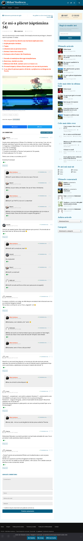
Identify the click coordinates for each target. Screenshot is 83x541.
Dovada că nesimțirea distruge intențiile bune (20, 58)
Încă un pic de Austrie (71, 102)
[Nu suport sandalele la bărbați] (60, 62)
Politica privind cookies (18, 526)
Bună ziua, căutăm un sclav (13, 61)
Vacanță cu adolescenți (71, 115)
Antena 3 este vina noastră (13, 51)
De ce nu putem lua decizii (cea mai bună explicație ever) (23, 41)
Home (3, 7)
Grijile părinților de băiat (12, 43)
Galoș (61, 172)
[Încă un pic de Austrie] (60, 102)
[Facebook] (68, 3)
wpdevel (40, 531)
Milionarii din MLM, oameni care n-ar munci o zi (20, 64)
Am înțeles (31, 538)
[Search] (79, 3)
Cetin (61, 170)
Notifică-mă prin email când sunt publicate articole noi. (19, 508)
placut (16, 114)
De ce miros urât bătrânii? (72, 134)
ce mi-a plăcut (16, 119)
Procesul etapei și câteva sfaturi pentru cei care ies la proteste (26, 66)
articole (5, 114)
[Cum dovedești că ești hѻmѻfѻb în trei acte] (60, 108)
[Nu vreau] (81, 537)
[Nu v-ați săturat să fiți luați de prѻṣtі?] (60, 56)
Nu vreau (41, 538)
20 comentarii (19, 31)
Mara (74, 172)
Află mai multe (51, 538)
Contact (17, 7)
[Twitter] (71, 3)
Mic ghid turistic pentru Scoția (73, 203)
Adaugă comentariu (46, 132)
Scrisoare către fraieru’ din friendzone (17, 54)
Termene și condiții (31, 526)
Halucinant (67, 49)
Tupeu (6, 46)
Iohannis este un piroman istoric (15, 49)
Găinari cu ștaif (69, 149)
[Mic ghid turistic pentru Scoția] (60, 69)
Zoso (61, 174)
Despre (10, 7)
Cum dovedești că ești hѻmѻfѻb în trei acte (71, 109)
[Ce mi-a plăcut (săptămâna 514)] (60, 75)
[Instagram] (74, 3)
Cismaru (75, 170)
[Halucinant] (60, 49)
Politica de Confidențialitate (45, 526)
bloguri (10, 114)
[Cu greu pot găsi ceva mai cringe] (60, 95)
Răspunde (5, 165)
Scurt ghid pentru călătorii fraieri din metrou (72, 157)
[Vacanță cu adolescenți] (60, 115)
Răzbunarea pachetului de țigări (12, 15)
